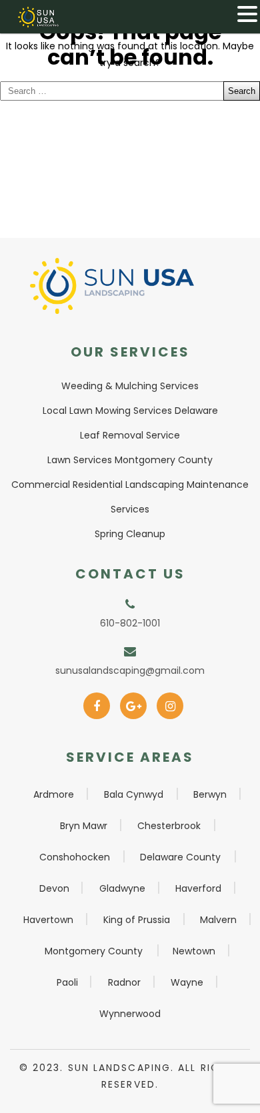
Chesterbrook (169, 825)
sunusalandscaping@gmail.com (130, 670)
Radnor (124, 982)
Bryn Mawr (83, 825)
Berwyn (210, 794)
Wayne (187, 982)
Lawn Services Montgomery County (130, 460)
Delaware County (180, 857)
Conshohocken (74, 857)
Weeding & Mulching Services (130, 386)
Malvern (218, 919)
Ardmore (53, 794)
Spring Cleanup (130, 534)
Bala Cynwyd (133, 794)
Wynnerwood (130, 1013)
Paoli (67, 982)
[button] (247, 14)
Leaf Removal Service (130, 435)
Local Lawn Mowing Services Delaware (130, 410)
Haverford (198, 888)
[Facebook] (97, 701)
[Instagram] (170, 701)
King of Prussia (136, 919)
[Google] (134, 701)
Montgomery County (94, 951)
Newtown (194, 951)
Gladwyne (122, 888)
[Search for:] (130, 91)
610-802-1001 (130, 623)
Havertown (48, 919)
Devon (54, 888)
